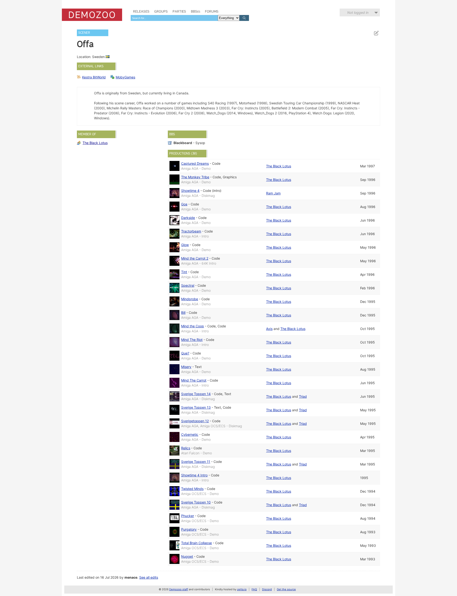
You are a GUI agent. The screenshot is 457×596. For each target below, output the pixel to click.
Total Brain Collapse (196, 543)
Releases (141, 11)
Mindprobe (189, 299)
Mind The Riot (192, 340)
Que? (185, 353)
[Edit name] (376, 33)
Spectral (187, 285)
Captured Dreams (195, 163)
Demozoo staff (178, 589)
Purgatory (189, 529)
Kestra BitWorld (94, 77)
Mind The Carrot (193, 380)
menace (130, 577)
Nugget (187, 556)
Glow (185, 245)
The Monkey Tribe (195, 177)
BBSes (195, 11)
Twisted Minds (192, 489)
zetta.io (242, 589)
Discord (267, 589)
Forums (212, 11)
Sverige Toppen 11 (195, 462)
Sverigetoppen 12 (195, 421)
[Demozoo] (92, 15)
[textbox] (174, 18)
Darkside (188, 218)
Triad (303, 396)
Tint (184, 272)
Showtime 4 (190, 191)
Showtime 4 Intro (194, 475)
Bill (183, 312)
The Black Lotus (95, 143)
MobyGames (125, 77)
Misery (186, 367)
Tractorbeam (191, 231)
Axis (269, 329)
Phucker (187, 516)
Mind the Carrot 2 (194, 258)
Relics (185, 448)
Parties (179, 11)
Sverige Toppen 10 (196, 502)
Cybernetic (189, 434)
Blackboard (183, 143)
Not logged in (357, 12)
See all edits (148, 577)
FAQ (254, 589)
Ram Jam (273, 193)
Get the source (286, 589)
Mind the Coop (192, 326)
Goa (184, 204)
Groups (161, 11)
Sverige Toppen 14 (196, 394)
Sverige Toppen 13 (196, 407)
